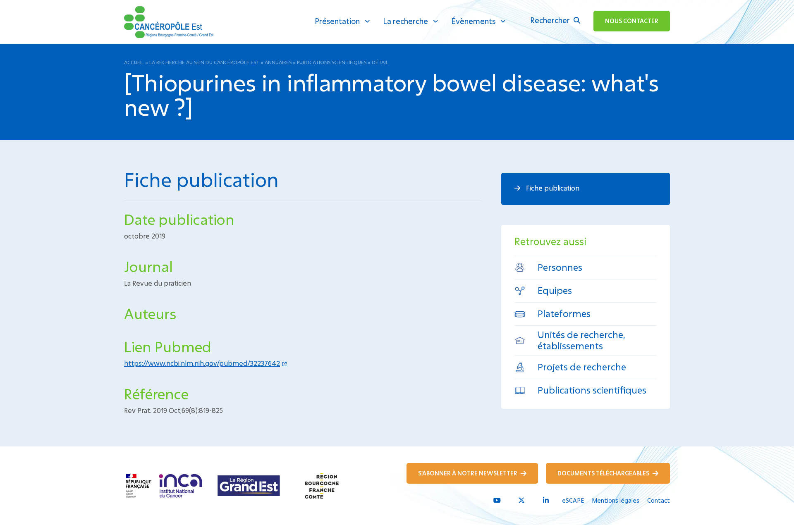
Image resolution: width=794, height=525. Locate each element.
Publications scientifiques (331, 62)
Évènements (473, 21)
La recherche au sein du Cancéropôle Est (204, 62)
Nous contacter (631, 21)
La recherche (405, 21)
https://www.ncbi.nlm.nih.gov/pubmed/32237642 (202, 363)
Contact (658, 500)
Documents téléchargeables (604, 473)
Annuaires (278, 62)
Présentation (337, 21)
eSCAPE (573, 500)
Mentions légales (615, 500)
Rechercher (551, 20)
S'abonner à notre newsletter (468, 473)
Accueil (134, 62)
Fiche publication (551, 188)
